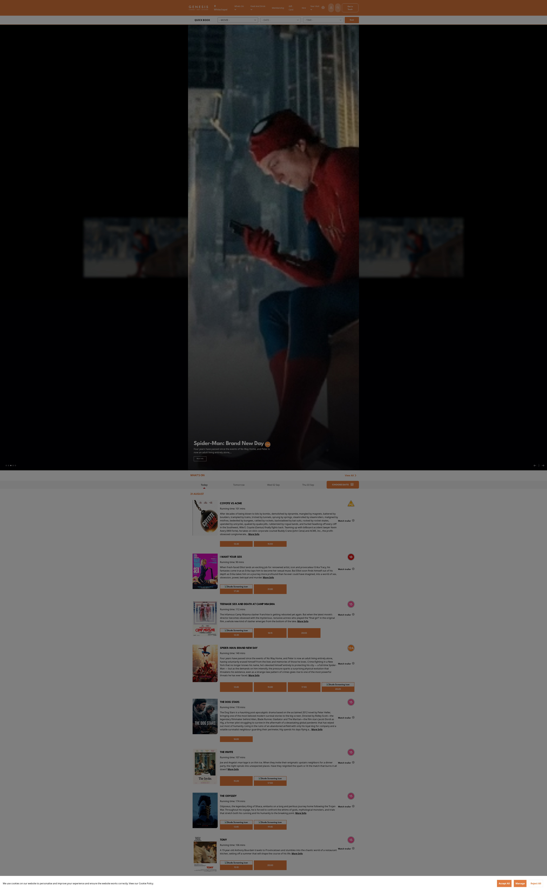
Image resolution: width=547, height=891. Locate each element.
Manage (520, 883)
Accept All (504, 883)
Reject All (536, 883)
